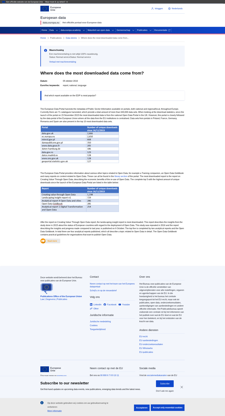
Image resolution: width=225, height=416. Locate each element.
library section (120, 176)
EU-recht (143, 336)
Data (51, 30)
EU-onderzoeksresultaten (151, 344)
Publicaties (142, 30)
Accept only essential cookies (167, 407)
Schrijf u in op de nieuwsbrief (103, 290)
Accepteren (142, 408)
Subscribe (165, 384)
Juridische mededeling (100, 321)
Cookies (94, 325)
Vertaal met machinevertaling (62, 62)
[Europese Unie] (50, 8)
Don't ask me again (165, 391)
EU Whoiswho (146, 348)
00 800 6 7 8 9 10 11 (109, 375)
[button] (175, 8)
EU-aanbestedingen (148, 340)
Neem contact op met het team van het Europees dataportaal (112, 285)
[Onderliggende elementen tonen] (57, 30)
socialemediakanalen (157, 375)
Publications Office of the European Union (61, 296)
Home (44, 30)
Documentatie (160, 30)
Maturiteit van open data (99, 30)
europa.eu (62, 376)
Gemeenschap (123, 30)
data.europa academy (71, 30)
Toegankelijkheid (98, 329)
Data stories (71, 38)
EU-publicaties (146, 352)
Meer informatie (54, 411)
